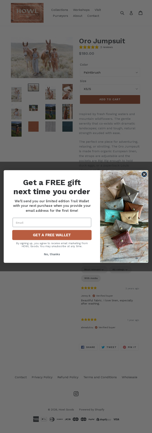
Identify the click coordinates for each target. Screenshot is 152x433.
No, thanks (52, 254)
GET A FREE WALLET (52, 235)
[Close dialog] (144, 174)
